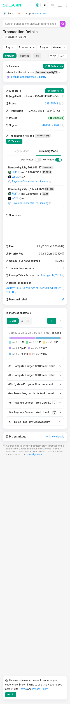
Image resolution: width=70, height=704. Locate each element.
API (54, 56)
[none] (38, 5)
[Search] (63, 24)
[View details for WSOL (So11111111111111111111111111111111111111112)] (9, 177)
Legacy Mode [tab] (21, 151)
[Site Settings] (52, 5)
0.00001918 (40, 13)
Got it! (10, 694)
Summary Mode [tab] (48, 151)
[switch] (38, 160)
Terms (23, 689)
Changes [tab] (24, 56)
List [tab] (14, 321)
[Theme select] (45, 5)
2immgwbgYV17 (51, 275)
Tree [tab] (26, 321)
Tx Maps (15, 141)
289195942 (51, 103)
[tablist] (22, 55)
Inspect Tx (56, 91)
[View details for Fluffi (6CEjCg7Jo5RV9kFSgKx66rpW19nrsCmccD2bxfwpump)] (9, 172)
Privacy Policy (39, 689)
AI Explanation (55, 66)
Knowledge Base (33, 454)
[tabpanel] (35, 251)
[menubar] (45, 5)
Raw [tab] (37, 56)
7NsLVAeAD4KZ (51, 125)
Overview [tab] (9, 56)
